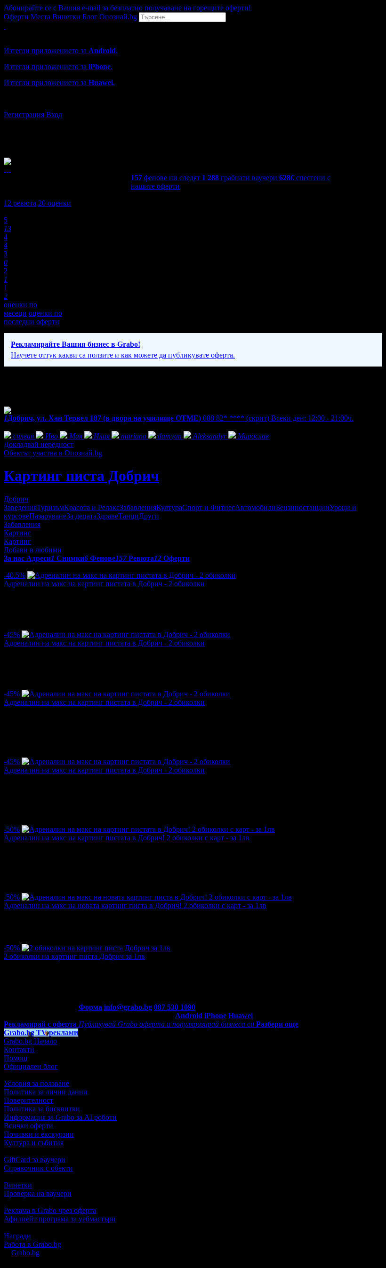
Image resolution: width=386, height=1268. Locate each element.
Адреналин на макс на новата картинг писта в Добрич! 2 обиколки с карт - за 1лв (135, 905)
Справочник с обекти (38, 1168)
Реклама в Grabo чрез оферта (50, 1210)
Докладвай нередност (38, 444)
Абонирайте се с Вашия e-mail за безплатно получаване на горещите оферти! (127, 8)
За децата (81, 516)
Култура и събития (34, 1143)
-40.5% (14, 575)
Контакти (19, 1049)
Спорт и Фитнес (208, 507)
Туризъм (50, 507)
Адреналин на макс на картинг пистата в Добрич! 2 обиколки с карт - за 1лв (126, 838)
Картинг (17, 533)
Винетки (18, 1185)
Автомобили (255, 507)
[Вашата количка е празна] (5, 26)
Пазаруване (47, 516)
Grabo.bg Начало (30, 1041)
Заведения (20, 507)
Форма (90, 1007)
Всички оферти (28, 1126)
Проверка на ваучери (38, 1193)
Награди (17, 1236)
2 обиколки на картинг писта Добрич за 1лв (74, 956)
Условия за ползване (36, 1083)
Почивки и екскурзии (39, 1134)
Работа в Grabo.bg (32, 1244)
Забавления (138, 507)
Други (149, 516)
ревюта (20, 203)
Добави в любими (33, 550)
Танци (128, 516)
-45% (12, 634)
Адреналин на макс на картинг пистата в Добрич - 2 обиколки (104, 584)
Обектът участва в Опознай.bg (53, 453)
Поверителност (28, 1100)
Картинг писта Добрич (81, 475)
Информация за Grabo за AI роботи (60, 1117)
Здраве (107, 516)
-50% (12, 829)
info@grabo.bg (128, 1007)
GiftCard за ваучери (34, 1160)
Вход (54, 115)
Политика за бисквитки (42, 1109)
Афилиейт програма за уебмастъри (60, 1219)
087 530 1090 (174, 1007)
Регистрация (24, 115)
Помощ (15, 1058)
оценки (54, 203)
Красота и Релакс (92, 507)
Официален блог (31, 1066)
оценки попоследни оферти (33, 317)
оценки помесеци (20, 309)
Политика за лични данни (46, 1092)
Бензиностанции (303, 507)
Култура (169, 507)
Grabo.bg (25, 1253)
